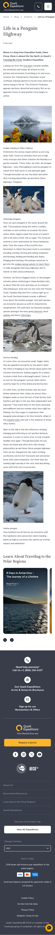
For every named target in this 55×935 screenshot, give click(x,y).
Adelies (7, 315)
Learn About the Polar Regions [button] (19, 801)
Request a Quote (27, 742)
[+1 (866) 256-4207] (38, 6)
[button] (49, 928)
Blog (16, 16)
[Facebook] (15, 754)
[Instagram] (23, 754)
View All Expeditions (27, 829)
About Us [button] (8, 785)
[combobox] (27, 848)
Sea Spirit (28, 65)
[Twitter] (31, 754)
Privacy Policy (27, 909)
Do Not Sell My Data (27, 903)
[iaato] (21, 772)
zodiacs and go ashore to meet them (32, 264)
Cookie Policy (27, 898)
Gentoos (38, 311)
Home (6, 16)
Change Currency (12, 841)
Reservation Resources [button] (15, 793)
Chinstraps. (26, 315)
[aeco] (34, 769)
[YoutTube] (39, 754)
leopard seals (13, 419)
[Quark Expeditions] (13, 6)
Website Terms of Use (27, 915)
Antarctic (28, 16)
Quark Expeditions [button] (12, 810)
